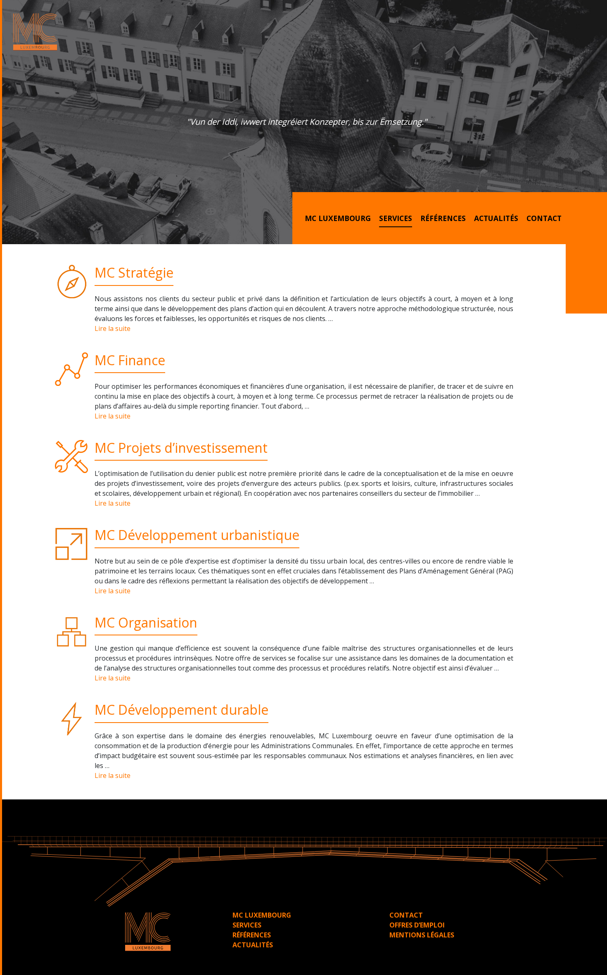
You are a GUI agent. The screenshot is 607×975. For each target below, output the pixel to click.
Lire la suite (112, 328)
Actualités (496, 218)
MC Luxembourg (338, 218)
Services (395, 218)
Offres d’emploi (417, 925)
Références (443, 218)
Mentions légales (421, 934)
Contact (544, 218)
